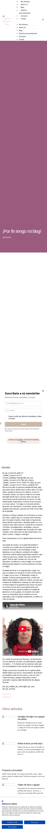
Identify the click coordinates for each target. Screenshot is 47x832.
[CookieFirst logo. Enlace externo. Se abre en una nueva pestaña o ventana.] (3, 801)
